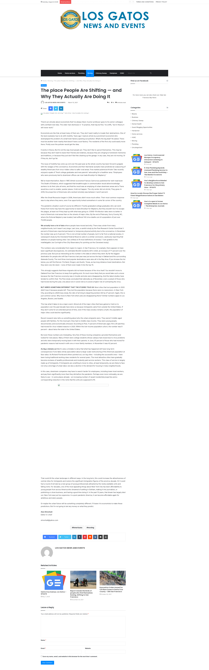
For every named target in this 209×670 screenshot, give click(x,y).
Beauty (134, 114)
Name (43, 640)
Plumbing (81, 73)
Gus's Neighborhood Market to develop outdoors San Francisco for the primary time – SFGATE (104, 2)
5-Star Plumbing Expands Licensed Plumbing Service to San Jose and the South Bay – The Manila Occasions (156, 171)
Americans (77, 527)
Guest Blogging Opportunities (142, 127)
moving (91, 527)
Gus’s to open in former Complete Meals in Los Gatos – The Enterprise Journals (156, 203)
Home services (70, 73)
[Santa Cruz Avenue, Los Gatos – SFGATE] (54, 580)
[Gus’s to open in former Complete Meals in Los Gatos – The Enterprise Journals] (137, 204)
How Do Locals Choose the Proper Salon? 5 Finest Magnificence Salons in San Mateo (148, 194)
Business (135, 117)
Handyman (113, 73)
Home (60, 73)
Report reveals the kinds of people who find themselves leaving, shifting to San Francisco (81, 594)
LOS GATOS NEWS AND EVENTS (55, 102)
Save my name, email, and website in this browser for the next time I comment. (70, 656)
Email (43, 648)
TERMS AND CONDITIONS (145, 2)
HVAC (122, 73)
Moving (90, 73)
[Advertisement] (104, 50)
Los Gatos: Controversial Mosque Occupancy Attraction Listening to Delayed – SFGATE (154, 158)
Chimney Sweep (101, 73)
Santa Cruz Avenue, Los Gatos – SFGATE (53, 593)
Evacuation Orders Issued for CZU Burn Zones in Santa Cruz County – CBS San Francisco (111, 589)
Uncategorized (137, 147)
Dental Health (137, 124)
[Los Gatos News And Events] (104, 19)
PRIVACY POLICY (161, 2)
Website (88, 648)
